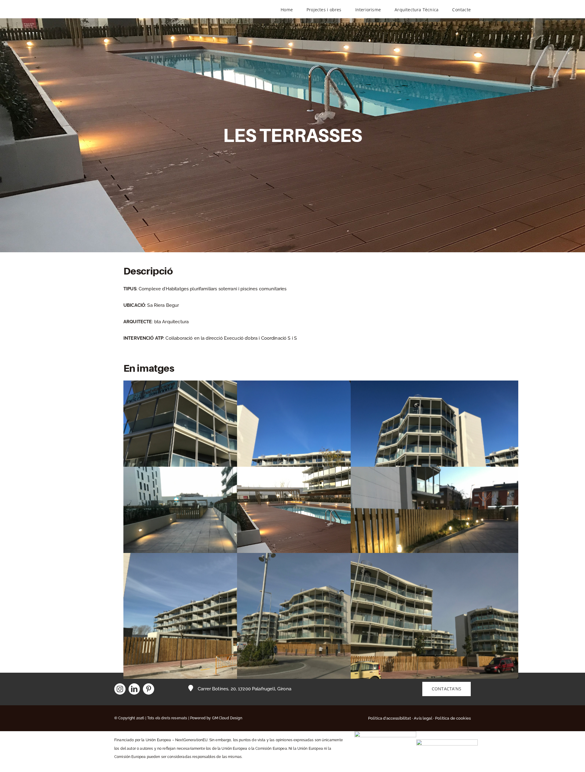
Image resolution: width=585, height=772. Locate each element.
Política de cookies (453, 718)
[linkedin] (134, 689)
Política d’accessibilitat (389, 718)
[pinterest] (148, 689)
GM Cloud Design (227, 718)
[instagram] (120, 689)
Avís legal (423, 718)
